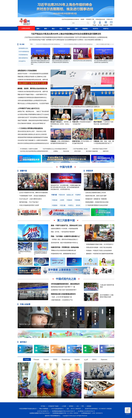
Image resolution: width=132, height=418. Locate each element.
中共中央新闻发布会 (24, 51)
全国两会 (55, 151)
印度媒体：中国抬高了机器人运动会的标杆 (99, 250)
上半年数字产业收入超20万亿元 (29, 108)
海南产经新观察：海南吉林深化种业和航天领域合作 (33, 120)
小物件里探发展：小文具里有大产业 (62, 300)
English (27, 359)
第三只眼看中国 (66, 220)
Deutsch (46, 359)
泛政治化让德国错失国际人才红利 (95, 192)
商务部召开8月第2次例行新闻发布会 (82, 60)
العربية (86, 359)
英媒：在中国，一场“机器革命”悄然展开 (63, 232)
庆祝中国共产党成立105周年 (100, 148)
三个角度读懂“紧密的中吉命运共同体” (96, 205)
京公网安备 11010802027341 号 (86, 411)
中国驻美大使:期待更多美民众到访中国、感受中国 (33, 79)
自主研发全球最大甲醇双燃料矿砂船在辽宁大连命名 (33, 114)
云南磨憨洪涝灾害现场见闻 (26, 97)
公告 (77, 406)
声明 (82, 406)
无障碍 (128, 414)
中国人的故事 (25, 304)
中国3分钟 (75, 122)
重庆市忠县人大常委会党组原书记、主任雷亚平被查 (33, 103)
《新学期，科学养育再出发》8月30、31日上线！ (61, 124)
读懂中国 (23, 171)
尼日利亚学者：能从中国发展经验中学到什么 (64, 242)
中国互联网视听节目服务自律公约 (28, 408)
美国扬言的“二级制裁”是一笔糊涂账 (96, 199)
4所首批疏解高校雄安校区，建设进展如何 (65, 284)
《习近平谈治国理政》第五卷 (79, 148)
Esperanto (104, 359)
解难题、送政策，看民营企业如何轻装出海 (32, 88)
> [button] (112, 44)
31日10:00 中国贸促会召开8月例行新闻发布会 (48, 44)
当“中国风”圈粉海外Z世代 (25, 188)
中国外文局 (109, 19)
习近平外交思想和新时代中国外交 (70, 19)
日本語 (55, 359)
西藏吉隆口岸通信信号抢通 (26, 76)
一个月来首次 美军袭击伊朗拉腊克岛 (30, 128)
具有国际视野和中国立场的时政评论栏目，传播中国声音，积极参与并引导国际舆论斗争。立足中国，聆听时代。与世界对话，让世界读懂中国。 (65, 187)
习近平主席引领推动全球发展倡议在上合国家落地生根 (91, 37)
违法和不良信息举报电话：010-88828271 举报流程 (98, 408)
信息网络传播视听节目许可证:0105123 (39, 413)
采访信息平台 (22, 61)
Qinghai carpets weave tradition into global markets (35, 396)
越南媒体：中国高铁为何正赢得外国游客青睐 (99, 253)
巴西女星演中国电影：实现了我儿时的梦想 (99, 247)
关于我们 (43, 406)
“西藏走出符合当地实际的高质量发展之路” (63, 250)
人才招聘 (63, 406)
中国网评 (78, 195)
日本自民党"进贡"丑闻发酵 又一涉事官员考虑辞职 (32, 140)
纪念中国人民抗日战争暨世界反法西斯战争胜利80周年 (34, 151)
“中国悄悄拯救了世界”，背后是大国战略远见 (32, 195)
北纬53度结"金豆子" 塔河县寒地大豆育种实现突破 (33, 117)
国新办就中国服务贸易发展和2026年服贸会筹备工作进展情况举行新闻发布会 (40, 62)
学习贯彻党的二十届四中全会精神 (28, 148)
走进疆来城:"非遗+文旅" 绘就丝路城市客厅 (63, 290)
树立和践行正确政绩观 (92, 151)
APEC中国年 (77, 151)
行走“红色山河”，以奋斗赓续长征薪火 (30, 199)
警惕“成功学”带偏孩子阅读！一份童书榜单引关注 (32, 94)
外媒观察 (21, 239)
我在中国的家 (98, 122)
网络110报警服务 (43, 408)
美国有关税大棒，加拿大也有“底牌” (96, 195)
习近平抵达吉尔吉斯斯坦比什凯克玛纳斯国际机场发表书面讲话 (44, 37)
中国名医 (53, 141)
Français (36, 359)
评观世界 (89, 171)
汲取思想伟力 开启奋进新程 (27, 70)
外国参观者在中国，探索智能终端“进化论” (63, 253)
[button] (113, 86)
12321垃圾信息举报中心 (57, 408)
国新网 (82, 19)
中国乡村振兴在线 (100, 19)
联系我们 (71, 406)
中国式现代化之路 (66, 278)
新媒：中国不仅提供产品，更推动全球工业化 (66, 225)
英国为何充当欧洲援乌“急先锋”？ (93, 188)
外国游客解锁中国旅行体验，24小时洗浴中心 (99, 244)
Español (77, 359)
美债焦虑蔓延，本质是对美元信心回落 (96, 202)
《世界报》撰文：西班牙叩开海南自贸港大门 (64, 239)
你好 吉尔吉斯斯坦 (67, 39)
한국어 (94, 359)
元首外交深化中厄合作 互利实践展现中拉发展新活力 (40, 253)
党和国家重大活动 (23, 48)
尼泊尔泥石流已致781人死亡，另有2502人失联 (32, 131)
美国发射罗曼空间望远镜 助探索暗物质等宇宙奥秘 (33, 137)
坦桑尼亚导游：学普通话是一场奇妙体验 (65, 247)
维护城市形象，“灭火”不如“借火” (29, 202)
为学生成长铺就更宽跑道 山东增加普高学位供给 (32, 100)
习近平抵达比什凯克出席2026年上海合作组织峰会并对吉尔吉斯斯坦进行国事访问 (66, 34)
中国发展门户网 (90, 19)
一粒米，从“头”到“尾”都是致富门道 (61, 297)
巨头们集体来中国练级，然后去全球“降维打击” (32, 123)
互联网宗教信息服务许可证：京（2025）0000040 (65, 413)
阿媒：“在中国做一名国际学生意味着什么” (65, 236)
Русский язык (66, 359)
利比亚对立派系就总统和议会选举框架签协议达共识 (33, 143)
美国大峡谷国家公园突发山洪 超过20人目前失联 (32, 134)
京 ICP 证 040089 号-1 (43, 411)
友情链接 (89, 406)
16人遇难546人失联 (40, 76)
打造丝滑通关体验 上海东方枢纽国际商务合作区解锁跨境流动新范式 (32, 297)
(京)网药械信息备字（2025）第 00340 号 (92, 413)
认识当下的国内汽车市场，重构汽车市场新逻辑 (33, 192)
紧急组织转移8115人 (40, 97)
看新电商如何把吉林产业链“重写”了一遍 (63, 287)
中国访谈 (96, 141)
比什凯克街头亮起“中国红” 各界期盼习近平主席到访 (45, 39)
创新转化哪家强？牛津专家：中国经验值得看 (64, 228)
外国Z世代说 (76, 141)
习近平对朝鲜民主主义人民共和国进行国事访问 (55, 148)
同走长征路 (66, 151)
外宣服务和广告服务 (53, 406)
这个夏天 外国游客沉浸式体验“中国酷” (96, 239)
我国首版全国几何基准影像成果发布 (63, 294)
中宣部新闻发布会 (23, 54)
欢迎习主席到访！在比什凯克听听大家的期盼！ (88, 39)
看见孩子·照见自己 (56, 122)
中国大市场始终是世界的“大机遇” (29, 205)
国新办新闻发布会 (23, 58)
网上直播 (22, 44)
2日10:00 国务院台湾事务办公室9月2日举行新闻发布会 (78, 44)
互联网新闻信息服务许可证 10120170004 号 (63, 411)
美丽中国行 (106, 151)
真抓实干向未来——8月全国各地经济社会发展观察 (33, 73)
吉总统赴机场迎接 (68, 37)
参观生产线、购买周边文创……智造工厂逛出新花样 (33, 111)
